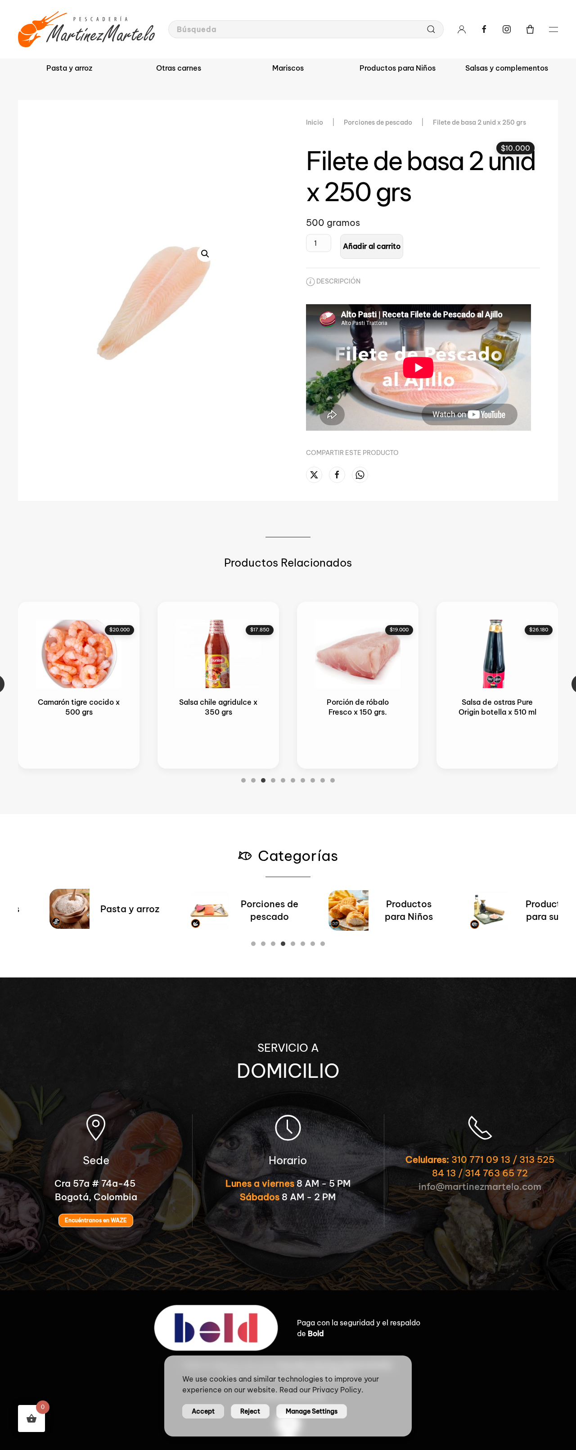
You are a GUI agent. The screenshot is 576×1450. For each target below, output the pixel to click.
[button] (530, 29)
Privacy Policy (336, 1389)
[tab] (243, 780)
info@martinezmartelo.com (479, 1186)
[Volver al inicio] (86, 29)
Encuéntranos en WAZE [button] (96, 1220)
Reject (250, 1411)
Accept (203, 1411)
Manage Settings (312, 1411)
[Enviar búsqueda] (431, 29)
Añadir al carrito (371, 246)
